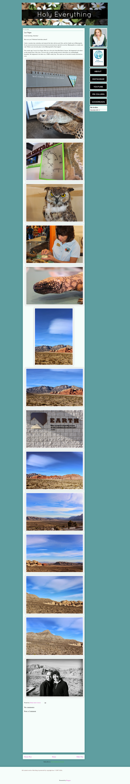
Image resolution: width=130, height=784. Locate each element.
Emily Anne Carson (35, 702)
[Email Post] (45, 702)
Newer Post (28, 757)
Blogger (68, 780)
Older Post (79, 757)
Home (54, 757)
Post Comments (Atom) (57, 762)
